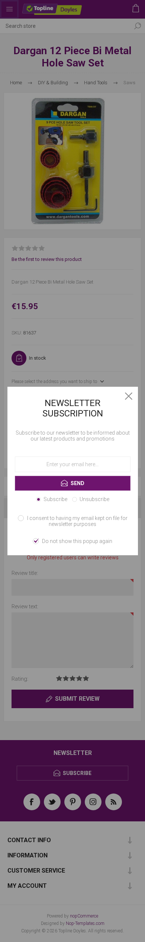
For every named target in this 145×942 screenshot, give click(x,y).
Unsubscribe (94, 499)
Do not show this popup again (77, 541)
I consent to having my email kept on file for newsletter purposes (77, 521)
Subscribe (55, 499)
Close (128, 396)
